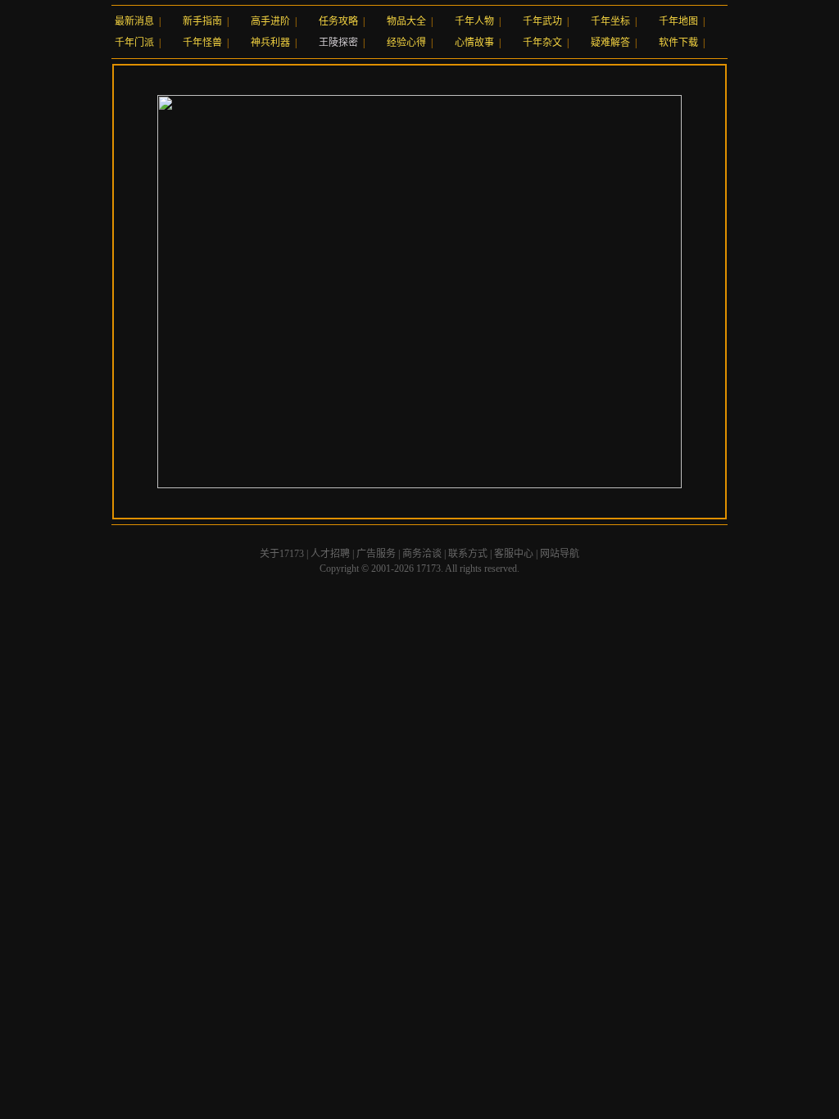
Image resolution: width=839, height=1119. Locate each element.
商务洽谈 (422, 554)
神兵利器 (270, 42)
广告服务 (376, 554)
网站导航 (559, 554)
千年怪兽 (202, 42)
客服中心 (513, 554)
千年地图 (678, 21)
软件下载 (678, 42)
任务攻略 (338, 21)
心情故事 (474, 42)
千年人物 (474, 21)
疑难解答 (610, 42)
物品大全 (406, 21)
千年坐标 (610, 21)
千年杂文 (542, 42)
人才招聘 (330, 554)
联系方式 (468, 554)
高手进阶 (270, 21)
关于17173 (282, 554)
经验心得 (406, 42)
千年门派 (134, 42)
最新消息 (134, 21)
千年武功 (542, 21)
